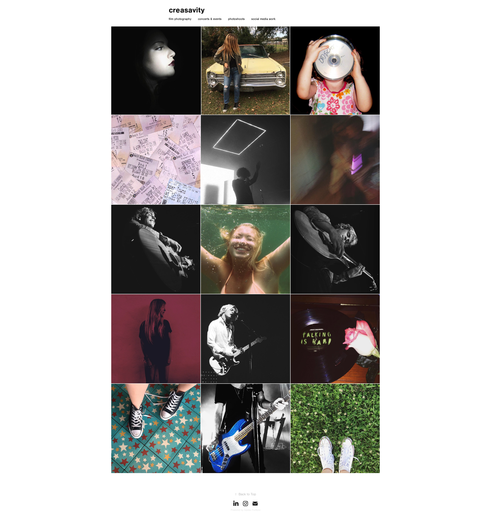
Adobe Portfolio (252, 510)
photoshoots (236, 19)
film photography (180, 19)
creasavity (187, 10)
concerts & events (210, 19)
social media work (263, 19)
